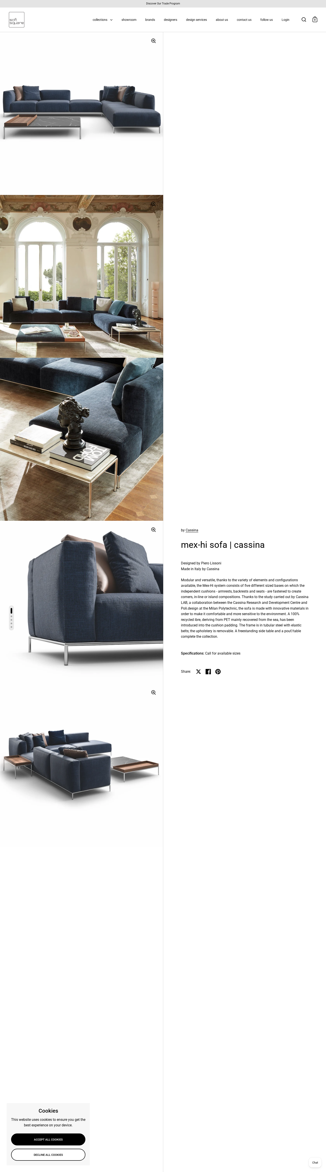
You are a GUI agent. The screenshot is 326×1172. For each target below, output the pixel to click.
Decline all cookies (48, 1154)
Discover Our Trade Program (163, 3)
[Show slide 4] (11, 623)
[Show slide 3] (11, 620)
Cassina (192, 530)
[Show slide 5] (11, 627)
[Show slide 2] (11, 616)
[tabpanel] (245, 608)
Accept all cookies (48, 1139)
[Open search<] (304, 19)
